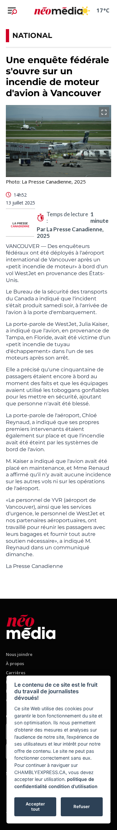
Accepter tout (35, 806)
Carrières (15, 673)
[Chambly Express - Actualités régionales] (58, 10)
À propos (15, 663)
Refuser (81, 806)
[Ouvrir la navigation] (12, 11)
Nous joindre (19, 654)
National (32, 35)
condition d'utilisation (73, 786)
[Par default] (31, 626)
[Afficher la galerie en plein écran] (104, 112)
